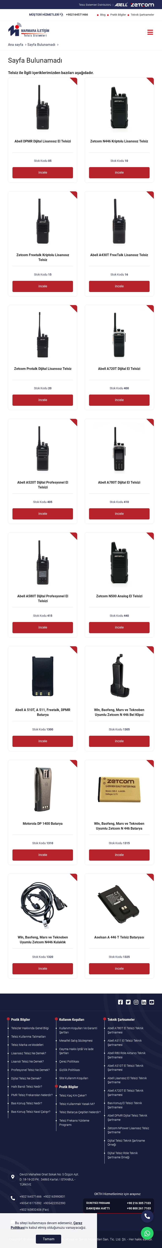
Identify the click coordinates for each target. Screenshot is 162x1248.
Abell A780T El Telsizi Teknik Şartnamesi (125, 1030)
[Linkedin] (144, 1002)
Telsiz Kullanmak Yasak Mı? (77, 1104)
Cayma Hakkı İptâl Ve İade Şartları (76, 1051)
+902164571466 (77, 14)
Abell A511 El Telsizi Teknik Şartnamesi (125, 1043)
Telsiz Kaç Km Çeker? (72, 1095)
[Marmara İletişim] (29, 30)
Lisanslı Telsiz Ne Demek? (27, 1061)
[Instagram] (136, 1002)
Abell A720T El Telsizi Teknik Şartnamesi (125, 1093)
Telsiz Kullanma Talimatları (28, 1036)
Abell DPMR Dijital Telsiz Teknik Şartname (127, 1117)
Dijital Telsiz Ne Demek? (26, 1078)
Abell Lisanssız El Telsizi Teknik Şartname (127, 1080)
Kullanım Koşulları (71, 1020)
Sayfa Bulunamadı (41, 45)
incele (42, 172)
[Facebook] (120, 1002)
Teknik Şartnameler (142, 14)
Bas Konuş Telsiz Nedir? (26, 1103)
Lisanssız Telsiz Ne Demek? (28, 1053)
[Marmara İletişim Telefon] (147, 1216)
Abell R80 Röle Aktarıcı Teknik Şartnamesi (127, 1055)
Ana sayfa (15, 45)
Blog (102, 14)
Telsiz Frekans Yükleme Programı (74, 1122)
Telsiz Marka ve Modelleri (27, 1045)
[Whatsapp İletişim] (147, 1233)
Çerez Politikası (69, 1061)
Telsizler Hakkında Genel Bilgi (30, 1028)
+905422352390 (54, 1203)
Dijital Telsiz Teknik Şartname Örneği (126, 1143)
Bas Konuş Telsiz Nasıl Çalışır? (30, 1111)
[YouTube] (151, 1002)
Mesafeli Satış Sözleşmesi (76, 1040)
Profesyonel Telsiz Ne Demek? (30, 1070)
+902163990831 (54, 1196)
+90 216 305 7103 (139, 1203)
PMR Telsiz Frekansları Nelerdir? (32, 1095)
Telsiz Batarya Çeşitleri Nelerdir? (80, 1112)
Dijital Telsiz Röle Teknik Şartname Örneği (123, 1155)
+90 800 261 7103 (139, 1208)
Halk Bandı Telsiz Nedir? (26, 1086)
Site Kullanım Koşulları (73, 1078)
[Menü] (150, 32)
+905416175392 (31, 1203)
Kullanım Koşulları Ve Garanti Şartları (78, 1030)
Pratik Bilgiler (118, 14)
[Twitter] (128, 1002)
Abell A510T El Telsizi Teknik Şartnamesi (125, 1068)
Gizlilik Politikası (69, 1070)
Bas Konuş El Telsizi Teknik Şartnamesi (125, 1105)
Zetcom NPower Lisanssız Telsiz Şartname (128, 1130)
